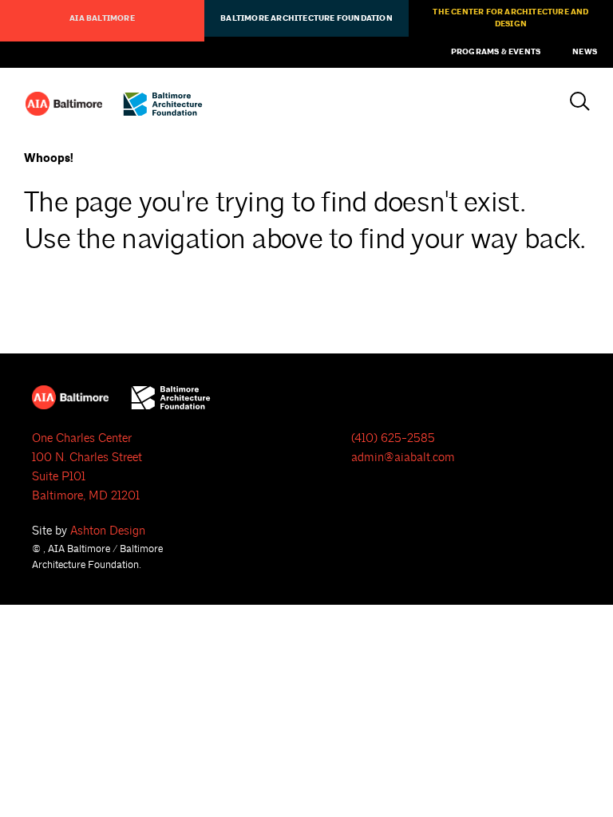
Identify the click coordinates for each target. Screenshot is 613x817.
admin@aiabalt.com (403, 457)
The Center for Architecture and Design (510, 18)
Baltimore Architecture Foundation (306, 18)
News (584, 51)
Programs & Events (495, 51)
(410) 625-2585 (393, 438)
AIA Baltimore (102, 18)
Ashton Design (107, 531)
